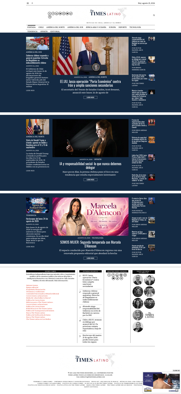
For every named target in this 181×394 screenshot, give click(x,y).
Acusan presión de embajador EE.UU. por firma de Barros (138, 247)
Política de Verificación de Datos (38, 315)
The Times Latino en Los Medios (38, 319)
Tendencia (31, 215)
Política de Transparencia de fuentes (40, 311)
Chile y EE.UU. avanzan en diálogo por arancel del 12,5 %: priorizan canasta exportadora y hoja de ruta (139, 61)
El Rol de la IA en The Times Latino (39, 309)
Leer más (90, 97)
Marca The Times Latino (35, 313)
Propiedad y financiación (35, 290)
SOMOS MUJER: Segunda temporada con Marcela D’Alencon (90, 244)
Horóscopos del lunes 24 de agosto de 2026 (37, 220)
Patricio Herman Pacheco (139, 212)
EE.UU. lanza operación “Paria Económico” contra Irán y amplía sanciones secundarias (90, 83)
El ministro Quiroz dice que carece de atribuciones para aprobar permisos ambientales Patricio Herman (139, 203)
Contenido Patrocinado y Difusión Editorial (42, 294)
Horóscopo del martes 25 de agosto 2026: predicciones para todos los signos (139, 77)
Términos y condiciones (35, 292)
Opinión (97, 159)
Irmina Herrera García (138, 69)
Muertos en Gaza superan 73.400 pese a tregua (139, 233)
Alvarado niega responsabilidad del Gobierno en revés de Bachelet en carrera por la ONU (139, 41)
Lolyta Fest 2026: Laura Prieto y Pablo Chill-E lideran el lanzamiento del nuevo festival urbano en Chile (139, 159)
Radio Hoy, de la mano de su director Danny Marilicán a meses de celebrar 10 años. (139, 177)
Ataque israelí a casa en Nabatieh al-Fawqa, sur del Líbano (139, 220)
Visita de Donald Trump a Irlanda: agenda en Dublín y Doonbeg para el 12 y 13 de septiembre (36, 144)
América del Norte (98, 77)
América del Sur (34, 52)
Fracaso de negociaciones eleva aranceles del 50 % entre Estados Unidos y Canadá (139, 123)
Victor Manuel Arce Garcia (137, 50)
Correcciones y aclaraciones (37, 296)
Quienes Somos (32, 285)
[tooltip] (49, 13)
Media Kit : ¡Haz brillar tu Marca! (38, 298)
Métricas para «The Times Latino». (39, 302)
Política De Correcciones (35, 300)
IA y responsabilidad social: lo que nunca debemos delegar (90, 165)
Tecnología (97, 238)
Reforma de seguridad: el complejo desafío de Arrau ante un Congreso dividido (139, 140)
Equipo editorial (32, 287)
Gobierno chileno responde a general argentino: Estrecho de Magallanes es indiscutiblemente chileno (37, 59)
